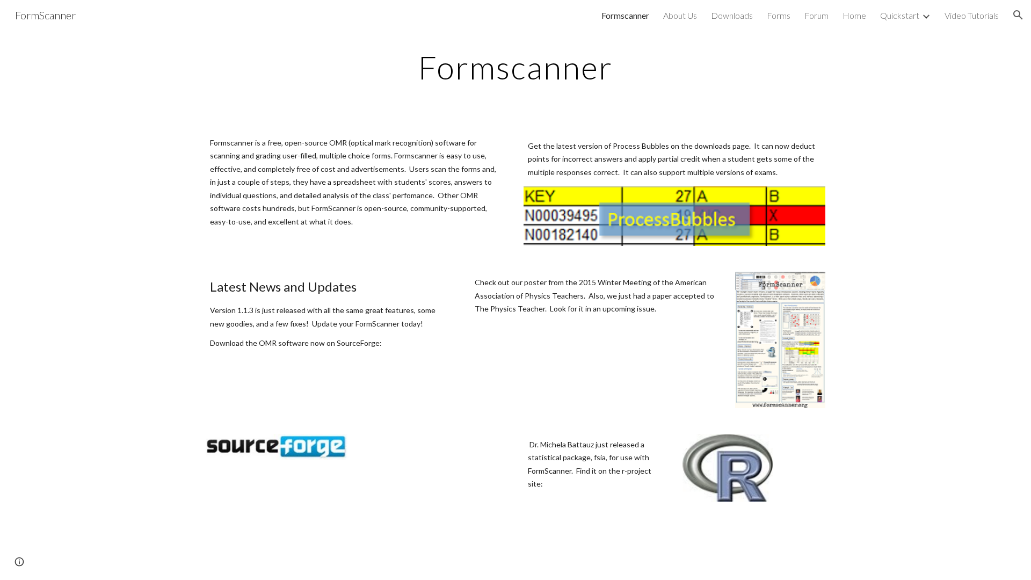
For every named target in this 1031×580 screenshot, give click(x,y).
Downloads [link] (732, 15)
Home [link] (854, 15)
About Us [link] (680, 15)
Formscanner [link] (625, 15)
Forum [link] (816, 15)
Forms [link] (778, 15)
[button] (1018, 15)
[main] (515, 67)
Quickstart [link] (899, 15)
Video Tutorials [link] (972, 15)
